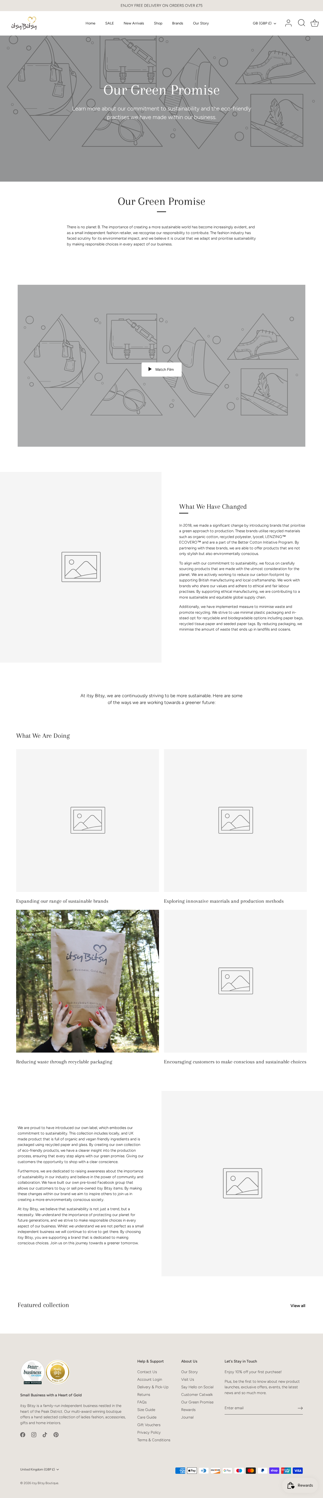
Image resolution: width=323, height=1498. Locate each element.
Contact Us (147, 1372)
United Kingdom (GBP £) (37, 1469)
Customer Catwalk (197, 1394)
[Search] (301, 23)
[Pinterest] (56, 1434)
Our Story (201, 23)
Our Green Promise (197, 1402)
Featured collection (43, 1305)
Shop (158, 23)
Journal (187, 1417)
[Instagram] (33, 1434)
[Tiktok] (44, 1434)
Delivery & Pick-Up (153, 1387)
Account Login (149, 1379)
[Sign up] (300, 1408)
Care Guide (146, 1417)
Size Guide (146, 1409)
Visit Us (187, 1379)
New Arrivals (134, 23)
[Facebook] (22, 1434)
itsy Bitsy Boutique (45, 1483)
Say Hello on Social (197, 1387)
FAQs (142, 1402)
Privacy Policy (149, 1432)
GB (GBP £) (262, 23)
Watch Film (164, 369)
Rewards (188, 1409)
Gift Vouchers (148, 1425)
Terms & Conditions (153, 1440)
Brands (177, 23)
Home (90, 23)
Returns (143, 1394)
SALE (109, 23)
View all (297, 1305)
